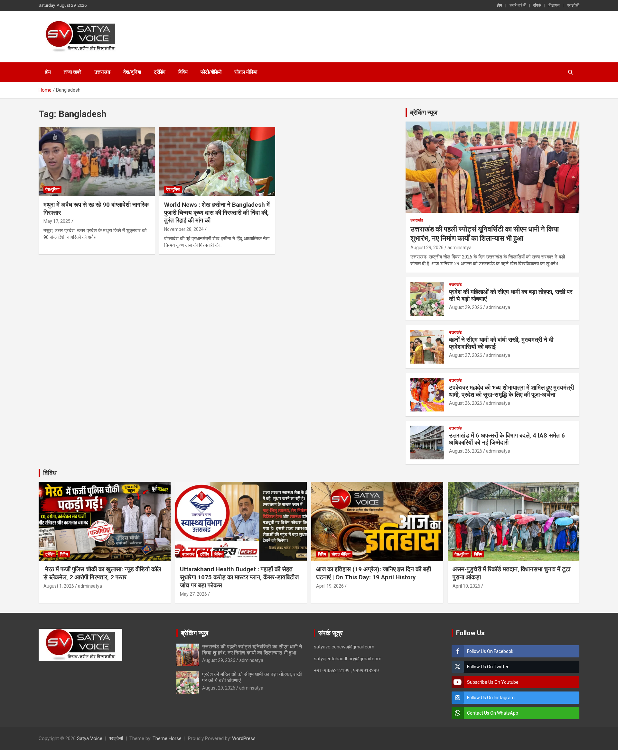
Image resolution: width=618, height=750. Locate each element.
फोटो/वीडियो (211, 72)
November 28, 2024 (184, 229)
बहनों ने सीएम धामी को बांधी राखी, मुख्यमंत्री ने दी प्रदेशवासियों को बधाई (501, 343)
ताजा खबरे (72, 72)
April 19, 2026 (330, 586)
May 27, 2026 (193, 594)
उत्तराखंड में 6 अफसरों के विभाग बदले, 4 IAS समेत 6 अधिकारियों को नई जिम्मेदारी (507, 439)
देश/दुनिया (132, 72)
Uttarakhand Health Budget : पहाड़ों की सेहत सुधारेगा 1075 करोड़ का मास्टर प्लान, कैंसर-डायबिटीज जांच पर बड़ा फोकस (239, 577)
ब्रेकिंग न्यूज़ (423, 112)
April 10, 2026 (466, 586)
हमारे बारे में (518, 5)
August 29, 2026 (427, 247)
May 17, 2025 (56, 221)
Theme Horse (167, 738)
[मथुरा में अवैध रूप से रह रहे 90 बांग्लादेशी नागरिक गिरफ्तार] (96, 161)
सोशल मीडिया (245, 72)
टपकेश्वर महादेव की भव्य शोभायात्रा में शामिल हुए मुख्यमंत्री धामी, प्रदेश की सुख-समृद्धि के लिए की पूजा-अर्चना (511, 391)
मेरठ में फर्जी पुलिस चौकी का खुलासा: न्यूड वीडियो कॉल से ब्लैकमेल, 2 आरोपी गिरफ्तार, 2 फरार (102, 573)
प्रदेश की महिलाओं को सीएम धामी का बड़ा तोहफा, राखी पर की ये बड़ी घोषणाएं (510, 295)
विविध (183, 72)
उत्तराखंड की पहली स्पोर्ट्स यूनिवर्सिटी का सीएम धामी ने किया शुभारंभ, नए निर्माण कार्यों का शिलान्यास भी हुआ (252, 650)
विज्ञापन (553, 5)
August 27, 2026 (465, 355)
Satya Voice (89, 738)
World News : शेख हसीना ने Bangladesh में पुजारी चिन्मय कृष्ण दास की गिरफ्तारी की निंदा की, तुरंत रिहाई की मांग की (217, 212)
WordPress (244, 738)
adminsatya (459, 247)
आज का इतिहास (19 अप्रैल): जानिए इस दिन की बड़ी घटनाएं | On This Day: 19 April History (373, 573)
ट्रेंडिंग (159, 72)
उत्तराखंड (102, 72)
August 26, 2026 (465, 403)
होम (499, 5)
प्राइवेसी (573, 5)
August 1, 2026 (58, 586)
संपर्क (537, 5)
